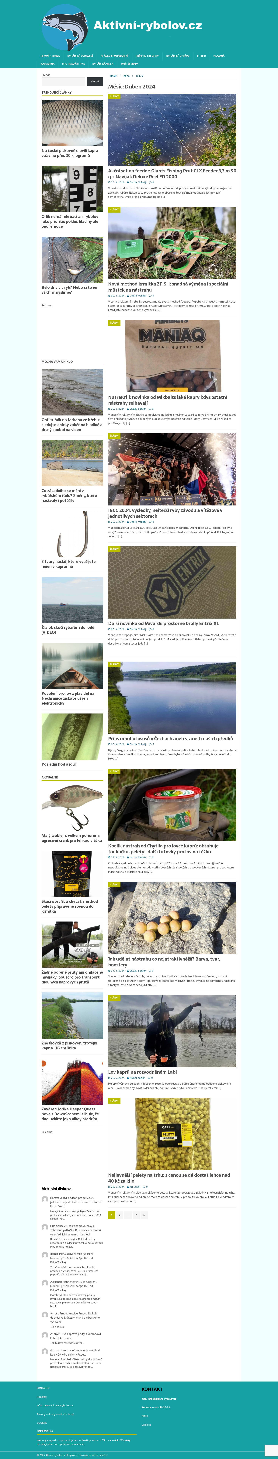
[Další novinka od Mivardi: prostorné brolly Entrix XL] (172, 582)
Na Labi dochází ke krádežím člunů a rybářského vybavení (75, 1318)
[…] (163, 197)
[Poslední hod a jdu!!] (72, 736)
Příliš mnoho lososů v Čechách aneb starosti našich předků (170, 738)
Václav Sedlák (138, 408)
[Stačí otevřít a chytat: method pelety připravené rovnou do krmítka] (72, 874)
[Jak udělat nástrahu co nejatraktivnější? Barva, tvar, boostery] (172, 918)
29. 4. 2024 (117, 408)
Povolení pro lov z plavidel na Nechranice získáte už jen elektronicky (68, 698)
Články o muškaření (114, 56)
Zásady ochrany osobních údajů (55, 1414)
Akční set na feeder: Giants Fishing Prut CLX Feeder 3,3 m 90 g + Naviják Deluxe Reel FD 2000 (172, 173)
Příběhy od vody (147, 56)
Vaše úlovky (129, 64)
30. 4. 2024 (117, 182)
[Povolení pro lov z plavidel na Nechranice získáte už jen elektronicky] (72, 666)
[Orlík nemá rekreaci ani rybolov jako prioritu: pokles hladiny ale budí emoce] (72, 189)
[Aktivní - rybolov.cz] (122, 50)
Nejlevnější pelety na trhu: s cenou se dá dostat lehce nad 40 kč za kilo (169, 1178)
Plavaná (219, 56)
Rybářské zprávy (177, 56)
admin (54, 1254)
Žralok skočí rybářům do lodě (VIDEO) (68, 629)
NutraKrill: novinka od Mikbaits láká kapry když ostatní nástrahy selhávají (167, 400)
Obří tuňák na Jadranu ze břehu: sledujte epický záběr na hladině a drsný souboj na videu (72, 425)
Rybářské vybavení (80, 56)
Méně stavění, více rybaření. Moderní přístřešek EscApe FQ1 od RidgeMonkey (71, 1258)
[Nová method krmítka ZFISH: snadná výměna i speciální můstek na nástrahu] (172, 243)
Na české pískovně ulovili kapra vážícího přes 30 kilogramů (70, 153)
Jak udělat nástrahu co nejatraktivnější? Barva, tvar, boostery (164, 961)
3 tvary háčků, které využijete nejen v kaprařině (69, 564)
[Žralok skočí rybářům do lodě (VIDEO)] (72, 600)
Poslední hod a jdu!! (59, 764)
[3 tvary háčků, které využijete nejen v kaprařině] (72, 534)
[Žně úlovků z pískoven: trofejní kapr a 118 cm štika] (72, 1015)
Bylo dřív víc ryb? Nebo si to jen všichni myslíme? (70, 289)
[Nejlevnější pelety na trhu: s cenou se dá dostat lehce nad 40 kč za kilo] (172, 1134)
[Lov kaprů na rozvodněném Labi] (172, 1031)
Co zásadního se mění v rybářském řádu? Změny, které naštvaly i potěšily (69, 496)
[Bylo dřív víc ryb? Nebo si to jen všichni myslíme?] (72, 260)
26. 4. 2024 (117, 1077)
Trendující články (56, 92)
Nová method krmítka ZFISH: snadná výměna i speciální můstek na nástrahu (168, 286)
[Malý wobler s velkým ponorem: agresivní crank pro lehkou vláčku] (72, 808)
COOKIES (42, 1422)
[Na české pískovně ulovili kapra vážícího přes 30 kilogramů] (72, 123)
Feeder (201, 56)
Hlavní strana (50, 56)
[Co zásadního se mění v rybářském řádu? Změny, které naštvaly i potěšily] (72, 463)
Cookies (146, 1424)
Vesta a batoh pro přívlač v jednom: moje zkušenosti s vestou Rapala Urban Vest (76, 1202)
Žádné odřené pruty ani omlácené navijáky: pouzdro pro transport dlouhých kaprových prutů (72, 977)
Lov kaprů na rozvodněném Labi (142, 1072)
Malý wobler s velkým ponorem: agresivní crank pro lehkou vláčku (72, 837)
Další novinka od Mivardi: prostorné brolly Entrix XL (163, 623)
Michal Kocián (137, 1077)
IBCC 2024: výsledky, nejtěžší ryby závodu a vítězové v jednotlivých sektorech (165, 513)
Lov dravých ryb (73, 64)
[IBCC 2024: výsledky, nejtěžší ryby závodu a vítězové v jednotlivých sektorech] (172, 469)
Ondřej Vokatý (138, 182)
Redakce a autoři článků (156, 1407)
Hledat (46, 75)
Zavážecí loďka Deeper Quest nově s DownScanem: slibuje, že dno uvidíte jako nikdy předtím (70, 1114)
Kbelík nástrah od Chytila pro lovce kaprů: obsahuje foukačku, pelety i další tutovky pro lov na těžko (163, 848)
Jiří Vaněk (135, 1186)
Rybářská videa (102, 64)
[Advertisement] (72, 331)
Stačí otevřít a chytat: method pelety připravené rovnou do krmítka (70, 906)
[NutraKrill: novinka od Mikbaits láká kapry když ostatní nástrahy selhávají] (172, 356)
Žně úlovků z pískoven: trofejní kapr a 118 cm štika (69, 1045)
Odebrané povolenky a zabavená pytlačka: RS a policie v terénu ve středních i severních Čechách (75, 1230)
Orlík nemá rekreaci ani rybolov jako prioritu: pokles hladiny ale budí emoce (70, 221)
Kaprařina (47, 64)
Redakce (42, 1396)
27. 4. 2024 (117, 857)
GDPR (145, 1416)
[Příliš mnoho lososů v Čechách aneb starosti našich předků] (172, 698)
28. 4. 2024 (117, 629)
